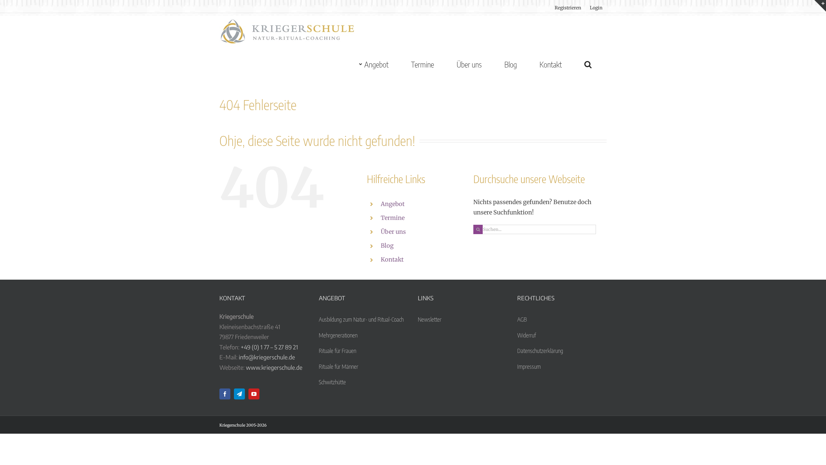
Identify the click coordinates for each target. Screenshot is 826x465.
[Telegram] (239, 393)
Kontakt (392, 259)
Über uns (393, 231)
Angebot (393, 204)
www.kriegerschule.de (274, 367)
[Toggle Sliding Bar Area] (820, 6)
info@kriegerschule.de (267, 357)
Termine (393, 218)
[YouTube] (253, 393)
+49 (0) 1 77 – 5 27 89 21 (269, 347)
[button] (588, 64)
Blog (387, 245)
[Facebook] (224, 393)
